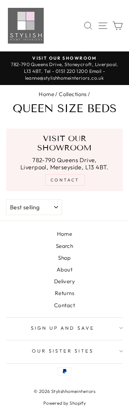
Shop (64, 257)
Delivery (64, 281)
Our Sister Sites (63, 351)
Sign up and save (63, 328)
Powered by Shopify (64, 403)
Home (46, 94)
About (64, 269)
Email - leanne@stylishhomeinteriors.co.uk (65, 74)
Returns (64, 293)
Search (64, 246)
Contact (64, 305)
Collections (73, 94)
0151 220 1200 (72, 71)
